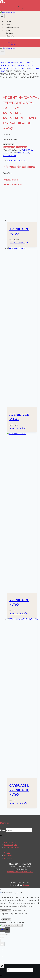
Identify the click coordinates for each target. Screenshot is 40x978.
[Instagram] (4, 3)
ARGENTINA (23, 153)
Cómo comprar (10, 845)
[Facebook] (1, 3)
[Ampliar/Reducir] (1, 934)
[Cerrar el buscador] (2, 966)
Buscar (3, 830)
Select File (6, 919)
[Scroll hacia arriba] (2, 930)
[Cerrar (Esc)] (7, 934)
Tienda (9, 24)
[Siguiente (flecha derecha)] (3, 937)
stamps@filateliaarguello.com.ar (20, 872)
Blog (8, 30)
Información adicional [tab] (17, 160)
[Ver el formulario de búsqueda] (2, 16)
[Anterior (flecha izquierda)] (1, 937)
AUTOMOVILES (9, 156)
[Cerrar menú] (0, 940)
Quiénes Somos (12, 27)
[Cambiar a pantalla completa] (3, 934)
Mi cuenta (8, 856)
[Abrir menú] (2, 52)
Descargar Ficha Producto (15, 147)
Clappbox (26, 885)
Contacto (9, 33)
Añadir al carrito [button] (17, 243)
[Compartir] (5, 934)
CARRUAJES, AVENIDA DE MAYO (19, 790)
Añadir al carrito (8, 144)
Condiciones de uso (12, 847)
